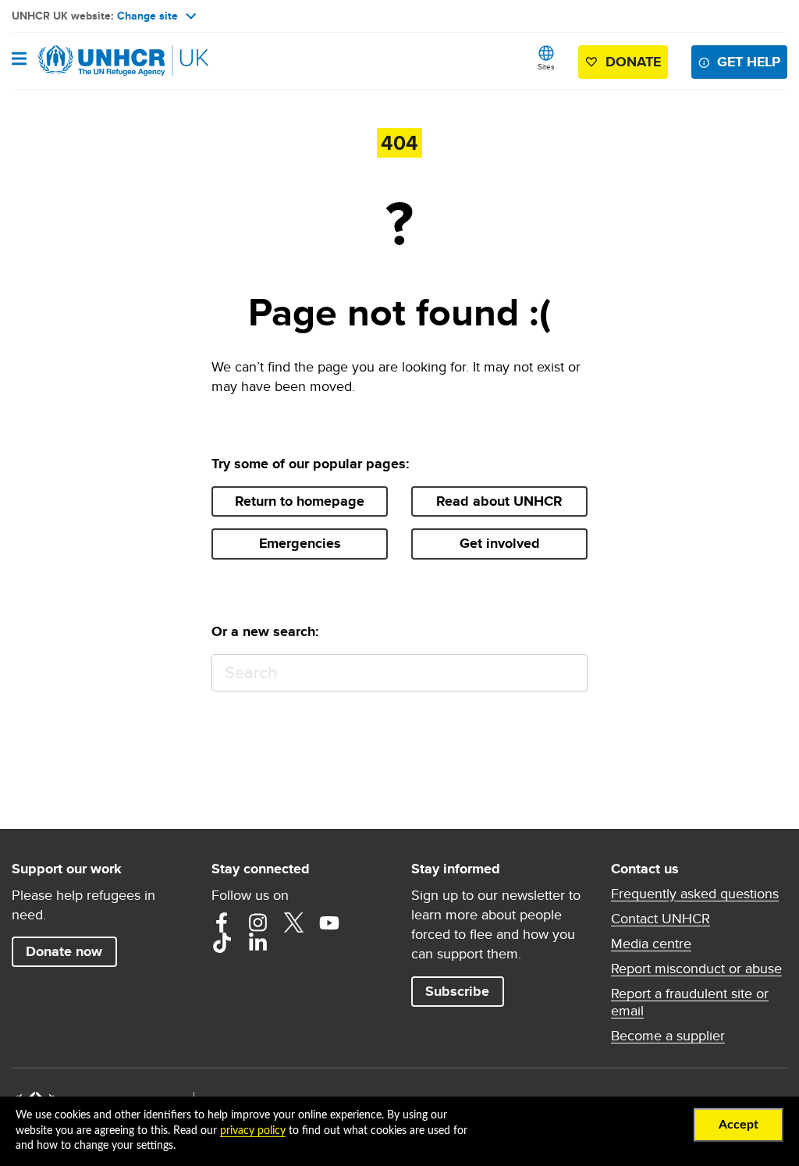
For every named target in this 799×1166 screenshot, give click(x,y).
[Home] (91, 61)
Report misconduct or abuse (696, 968)
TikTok (221, 943)
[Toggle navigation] (19, 60)
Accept (738, 1124)
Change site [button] (147, 15)
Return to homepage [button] (299, 501)
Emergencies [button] (300, 543)
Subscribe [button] (457, 991)
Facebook (221, 922)
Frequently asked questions (695, 893)
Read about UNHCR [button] (499, 501)
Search (568, 673)
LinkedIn (257, 943)
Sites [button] (546, 66)
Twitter (293, 922)
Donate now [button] (64, 951)
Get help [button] (748, 62)
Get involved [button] (500, 543)
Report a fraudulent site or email (690, 1002)
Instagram (257, 922)
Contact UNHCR (660, 918)
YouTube (329, 922)
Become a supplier (668, 1035)
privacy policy (253, 1130)
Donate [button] (633, 62)
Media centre (651, 943)
